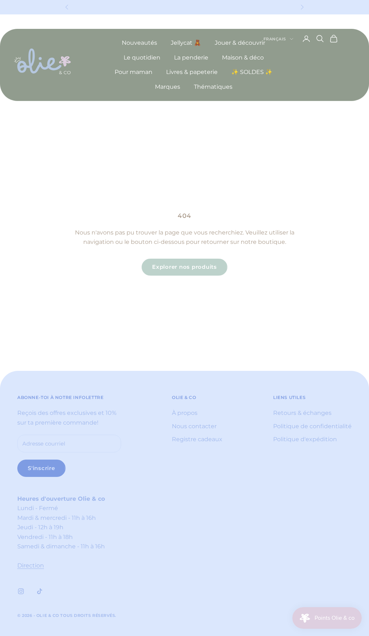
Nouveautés (139, 42)
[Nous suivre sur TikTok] (39, 591)
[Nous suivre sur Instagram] (21, 591)
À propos (184, 412)
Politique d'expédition (305, 439)
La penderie (191, 57)
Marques (167, 86)
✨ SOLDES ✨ (251, 72)
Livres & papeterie (192, 72)
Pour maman (133, 72)
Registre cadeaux (197, 439)
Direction (30, 565)
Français (274, 38)
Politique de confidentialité (312, 426)
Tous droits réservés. (88, 615)
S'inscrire (41, 468)
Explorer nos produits (184, 266)
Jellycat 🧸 (186, 42)
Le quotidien (142, 57)
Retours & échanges (302, 412)
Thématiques (213, 86)
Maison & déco (243, 57)
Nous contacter (194, 426)
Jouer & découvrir (240, 42)
